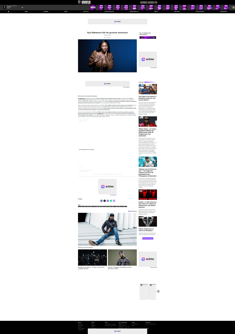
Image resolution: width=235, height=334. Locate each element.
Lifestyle (86, 11)
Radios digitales (109, 11)
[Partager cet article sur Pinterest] (107, 201)
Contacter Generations (150, 324)
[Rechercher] (156, 2)
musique (82, 206)
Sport (66, 11)
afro (98, 206)
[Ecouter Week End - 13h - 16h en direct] (148, 37)
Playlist (79, 327)
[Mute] (22, 7)
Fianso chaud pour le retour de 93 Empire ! (146, 229)
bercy (86, 206)
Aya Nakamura (81, 98)
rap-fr (79, 206)
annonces (122, 206)
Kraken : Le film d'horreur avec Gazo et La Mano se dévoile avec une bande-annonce (148, 204)
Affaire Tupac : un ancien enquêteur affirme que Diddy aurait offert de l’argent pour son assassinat (147, 132)
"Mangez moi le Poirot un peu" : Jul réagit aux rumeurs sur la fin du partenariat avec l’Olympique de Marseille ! (148, 172)
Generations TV (134, 11)
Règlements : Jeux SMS (123, 327)
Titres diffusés (200, 11)
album (89, 206)
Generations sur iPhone (110, 324)
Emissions (80, 324)
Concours (177, 11)
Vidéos (156, 11)
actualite (108, 206)
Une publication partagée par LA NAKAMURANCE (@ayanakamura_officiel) (107, 174)
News (26, 11)
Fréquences (223, 11)
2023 (118, 206)
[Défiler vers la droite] (158, 291)
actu (111, 206)
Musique (46, 11)
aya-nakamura (94, 206)
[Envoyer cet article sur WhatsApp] (110, 201)
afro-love (114, 206)
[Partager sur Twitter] (104, 201)
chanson (104, 206)
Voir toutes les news (148, 238)
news (101, 206)
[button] (144, 291)
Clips (133, 325)
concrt (125, 206)
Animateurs (80, 325)
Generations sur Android (110, 325)
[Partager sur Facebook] (101, 201)
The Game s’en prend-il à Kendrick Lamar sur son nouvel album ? (147, 98)
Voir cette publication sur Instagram (86, 149)
